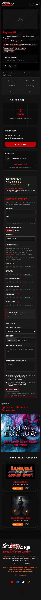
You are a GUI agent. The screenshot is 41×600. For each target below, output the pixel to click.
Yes (10, 231)
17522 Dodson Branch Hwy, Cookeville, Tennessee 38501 (19, 37)
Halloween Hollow (20, 482)
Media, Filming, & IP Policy (31, 567)
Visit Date (9, 235)
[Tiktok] (23, 582)
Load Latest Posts (20, 164)
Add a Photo (10, 336)
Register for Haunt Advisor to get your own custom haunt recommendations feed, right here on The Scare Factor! (21, 377)
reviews (18, 556)
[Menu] (37, 4)
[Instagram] (29, 582)
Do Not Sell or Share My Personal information (20, 569)
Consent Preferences (18, 567)
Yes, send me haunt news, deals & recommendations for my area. (21, 384)
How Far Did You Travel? (14, 327)
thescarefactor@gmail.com (20, 575)
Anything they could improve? (16, 361)
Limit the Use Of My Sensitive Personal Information (20, 571)
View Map (20, 115)
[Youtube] (12, 582)
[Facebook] (5, 66)
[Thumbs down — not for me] (30, 91)
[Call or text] (10, 66)
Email (8, 216)
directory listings (27, 556)
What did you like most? (14, 345)
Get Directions (20, 144)
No (18, 231)
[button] (20, 592)
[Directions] (15, 66)
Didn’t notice (28, 266)
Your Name (10, 208)
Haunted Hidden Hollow (20, 518)
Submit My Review (12, 390)
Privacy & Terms (7, 567)
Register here (10, 254)
